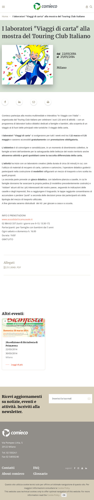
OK (64, 495)
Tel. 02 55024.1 (9, 452)
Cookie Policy (64, 488)
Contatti (8, 468)
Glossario (40, 474)
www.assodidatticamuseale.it (17, 219)
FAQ (36, 468)
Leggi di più (17, 364)
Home (5, 16)
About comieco (13, 474)
